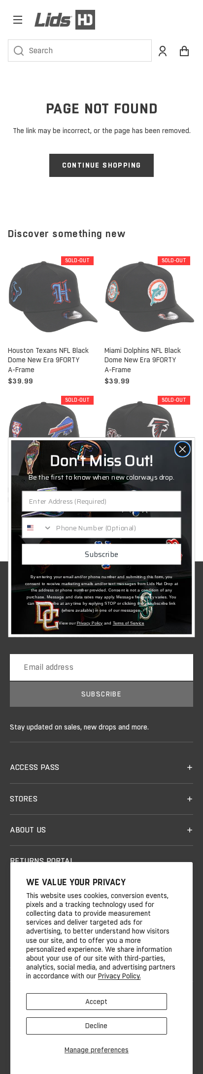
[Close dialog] (182, 449)
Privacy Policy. (119, 976)
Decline (96, 1026)
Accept (96, 1001)
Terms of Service (128, 623)
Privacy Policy (90, 623)
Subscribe (101, 554)
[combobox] (37, 527)
